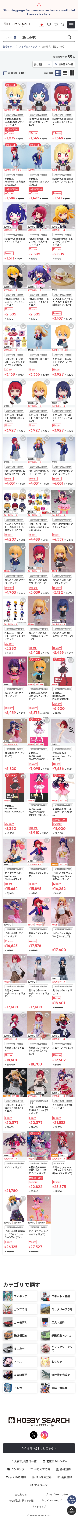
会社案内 (19, 1494)
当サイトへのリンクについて (57, 1500)
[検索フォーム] (62, 24)
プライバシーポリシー (57, 1494)
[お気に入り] (49, 24)
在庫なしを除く (17, 73)
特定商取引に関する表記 (21, 1500)
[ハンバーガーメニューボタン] (71, 24)
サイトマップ (39, 1506)
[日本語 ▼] (41, 24)
